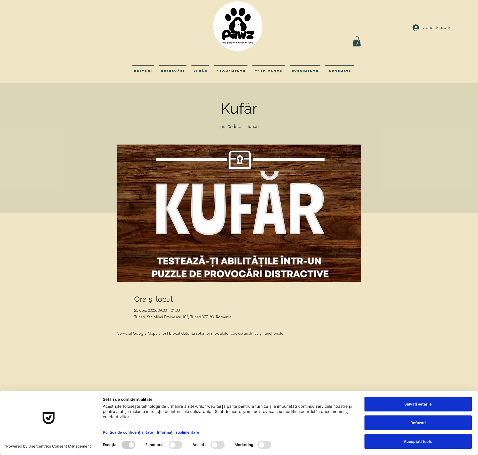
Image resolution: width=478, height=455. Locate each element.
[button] (357, 41)
